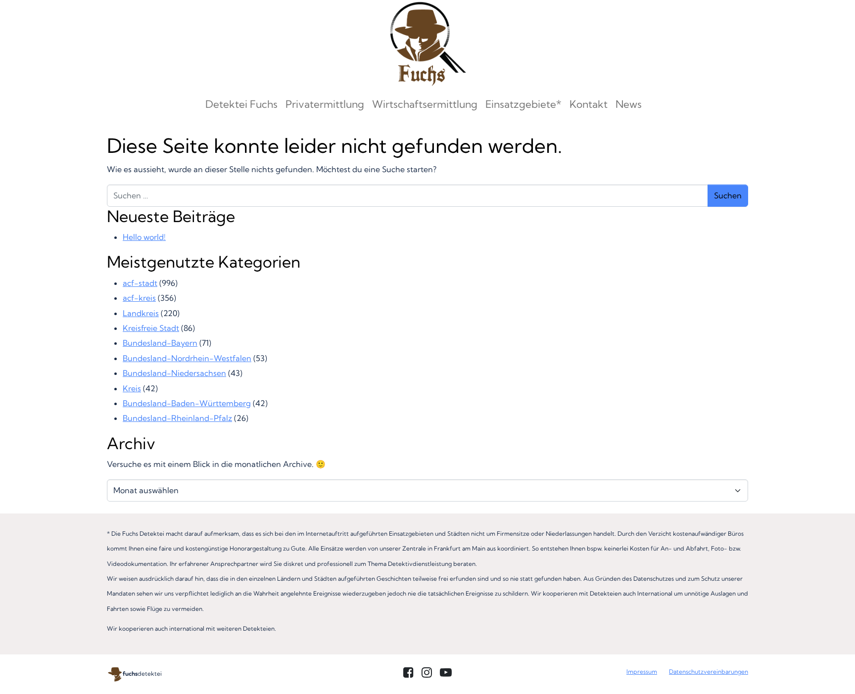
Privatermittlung (324, 103)
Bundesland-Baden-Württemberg (187, 403)
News (629, 103)
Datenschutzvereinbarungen (708, 671)
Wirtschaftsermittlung (424, 103)
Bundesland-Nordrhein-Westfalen (187, 358)
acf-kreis (139, 298)
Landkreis (141, 313)
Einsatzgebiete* (523, 103)
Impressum (641, 671)
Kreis (132, 388)
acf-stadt (140, 283)
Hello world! (144, 237)
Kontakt (589, 103)
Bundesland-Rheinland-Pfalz (177, 418)
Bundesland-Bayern (160, 343)
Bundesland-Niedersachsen (174, 373)
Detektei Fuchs (241, 103)
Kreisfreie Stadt (151, 328)
